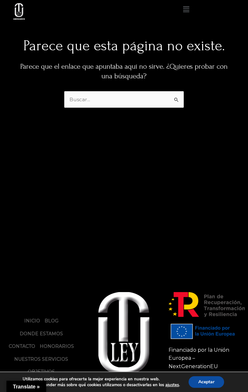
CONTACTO (22, 346)
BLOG (51, 321)
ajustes (172, 385)
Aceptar (206, 382)
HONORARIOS (57, 346)
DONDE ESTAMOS (41, 334)
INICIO (32, 321)
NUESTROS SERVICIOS (41, 359)
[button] (186, 9)
